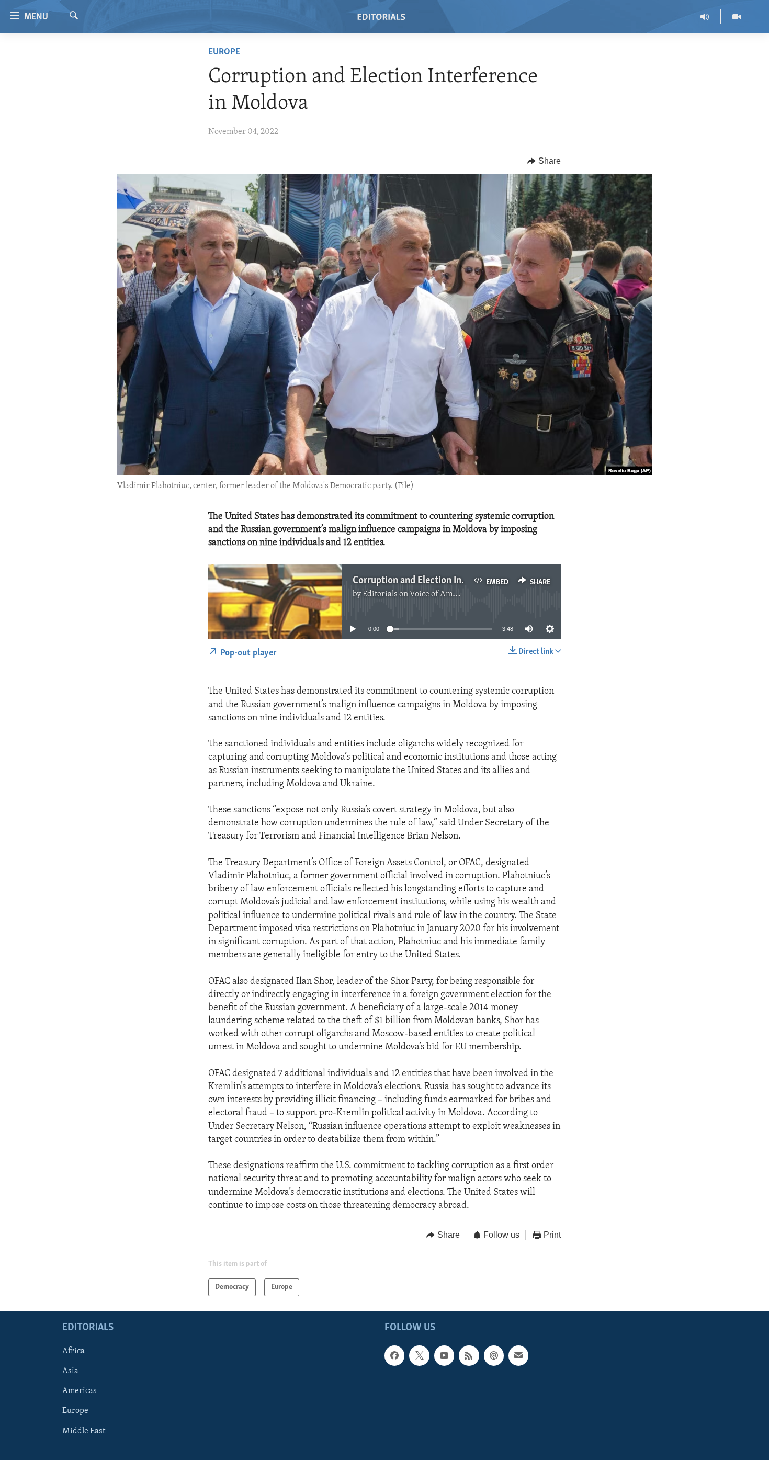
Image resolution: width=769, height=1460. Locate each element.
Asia (70, 1371)
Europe (224, 52)
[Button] (544, 161)
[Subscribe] (518, 1356)
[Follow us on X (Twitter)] (419, 1356)
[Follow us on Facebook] (394, 1356)
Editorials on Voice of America (417, 594)
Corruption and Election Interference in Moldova (453, 580)
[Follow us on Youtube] (444, 1356)
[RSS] (469, 1356)
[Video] (736, 16)
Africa (73, 1352)
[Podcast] (494, 1356)
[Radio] (705, 16)
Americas (79, 1391)
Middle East (83, 1431)
